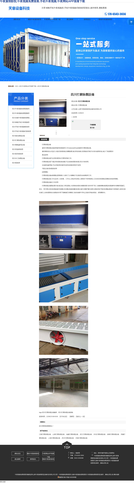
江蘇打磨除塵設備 (45, 434)
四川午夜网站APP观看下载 (28, 86)
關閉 (71, 416)
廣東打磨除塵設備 (113, 434)
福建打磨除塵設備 (72, 434)
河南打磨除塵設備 (81, 438)
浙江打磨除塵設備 (86, 434)
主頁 (16, 86)
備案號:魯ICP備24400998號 (67, 477)
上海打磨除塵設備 (54, 438)
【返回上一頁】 (80, 416)
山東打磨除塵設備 (58, 434)
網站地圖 (116, 474)
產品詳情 (44, 139)
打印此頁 (63, 416)
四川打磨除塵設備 (43, 86)
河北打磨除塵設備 (99, 434)
